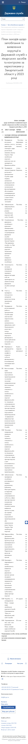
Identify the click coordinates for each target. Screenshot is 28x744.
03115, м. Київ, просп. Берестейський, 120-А (13, 676)
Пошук (23, 2)
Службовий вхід (8, 707)
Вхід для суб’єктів (8, 711)
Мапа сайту (4, 704)
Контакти (4, 702)
